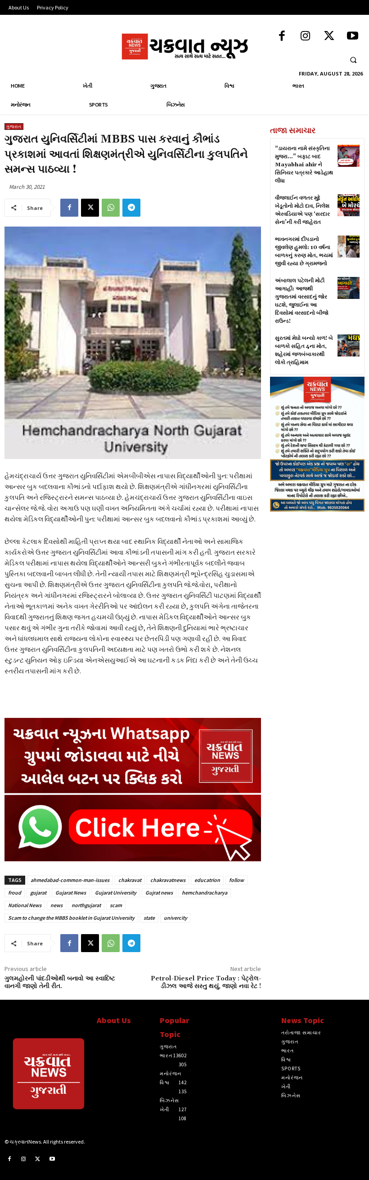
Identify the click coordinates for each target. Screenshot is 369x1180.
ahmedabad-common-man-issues (70, 880)
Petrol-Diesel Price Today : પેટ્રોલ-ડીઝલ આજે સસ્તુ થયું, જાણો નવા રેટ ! (206, 982)
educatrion (207, 880)
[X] (90, 208)
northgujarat (86, 905)
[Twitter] (329, 36)
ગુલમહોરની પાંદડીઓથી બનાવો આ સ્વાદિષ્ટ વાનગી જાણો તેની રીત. (59, 982)
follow (236, 880)
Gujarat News (70, 892)
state (149, 917)
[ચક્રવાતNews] (46, 1076)
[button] (353, 60)
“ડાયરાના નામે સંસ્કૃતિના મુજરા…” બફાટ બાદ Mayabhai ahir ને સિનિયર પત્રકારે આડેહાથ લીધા (304, 164)
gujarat (38, 892)
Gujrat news (159, 892)
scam (116, 905)
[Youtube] (352, 36)
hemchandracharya (204, 892)
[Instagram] (305, 36)
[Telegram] (131, 208)
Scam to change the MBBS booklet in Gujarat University (71, 917)
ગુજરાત (14, 126)
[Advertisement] (317, 570)
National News (24, 905)
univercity (175, 917)
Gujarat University (115, 892)
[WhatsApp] (111, 208)
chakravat (129, 880)
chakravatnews (167, 880)
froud (14, 892)
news (56, 905)
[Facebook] (282, 36)
